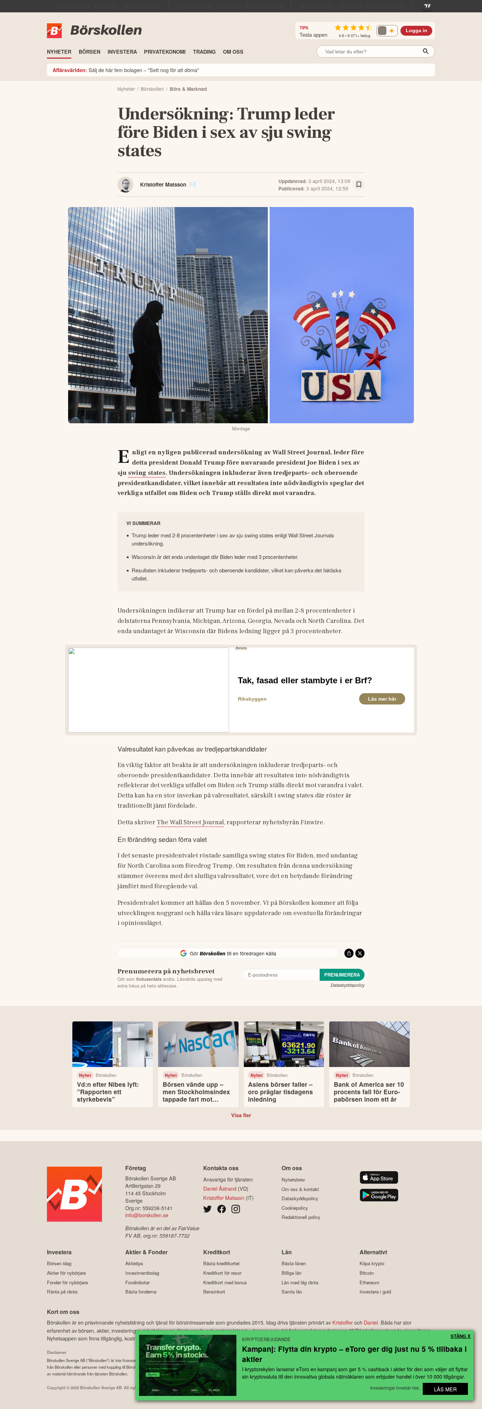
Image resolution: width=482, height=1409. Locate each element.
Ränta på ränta (62, 1292)
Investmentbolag (142, 1272)
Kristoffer (342, 1322)
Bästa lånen (294, 1263)
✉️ (192, 184)
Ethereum (369, 1282)
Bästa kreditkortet (221, 1263)
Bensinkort (214, 1292)
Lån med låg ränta (300, 1282)
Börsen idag (59, 1263)
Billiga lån (291, 1272)
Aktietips (134, 1263)
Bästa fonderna (140, 1292)
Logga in (416, 30)
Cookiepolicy (295, 1207)
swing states (146, 472)
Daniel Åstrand (219, 1188)
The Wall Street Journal (190, 822)
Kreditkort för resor (222, 1272)
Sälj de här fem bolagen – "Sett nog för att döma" (126, 69)
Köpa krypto (372, 1263)
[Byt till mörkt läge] (387, 30)
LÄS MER (445, 1389)
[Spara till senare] (358, 184)
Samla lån (292, 1292)
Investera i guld (375, 1292)
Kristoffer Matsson (163, 184)
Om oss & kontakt (300, 1189)
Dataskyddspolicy (347, 985)
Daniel (371, 1322)
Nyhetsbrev (293, 1179)
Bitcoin (367, 1272)
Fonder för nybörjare (67, 1282)
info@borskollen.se (146, 1215)
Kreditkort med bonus (225, 1282)
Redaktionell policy (301, 1217)
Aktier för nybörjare (66, 1272)
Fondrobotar (137, 1282)
